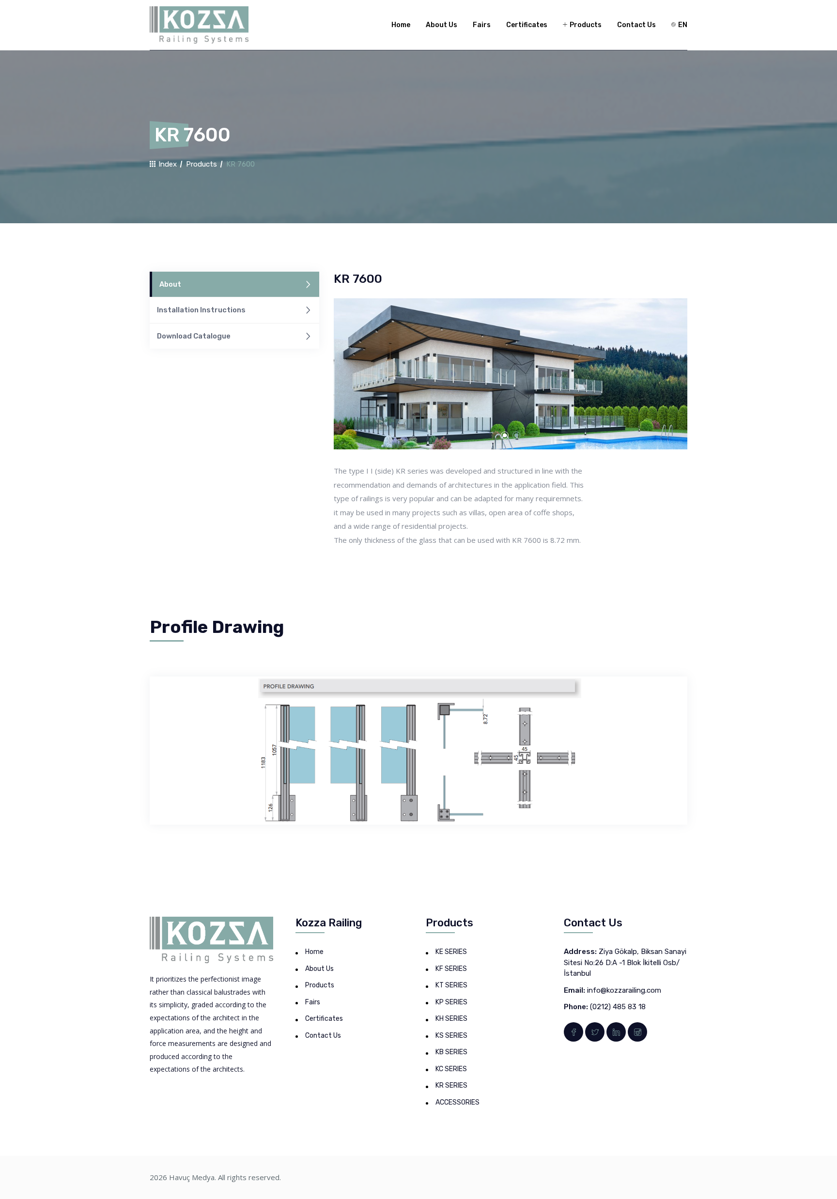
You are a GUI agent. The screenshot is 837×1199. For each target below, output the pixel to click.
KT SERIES (451, 985)
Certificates (526, 25)
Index (166, 164)
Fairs (482, 25)
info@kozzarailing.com (624, 990)
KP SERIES (451, 1002)
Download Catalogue (194, 336)
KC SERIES (451, 1069)
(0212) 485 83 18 (618, 1006)
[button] (505, 435)
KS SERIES (451, 1035)
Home (400, 25)
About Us (441, 25)
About (170, 284)
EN (682, 25)
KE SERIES (451, 952)
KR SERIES (451, 1085)
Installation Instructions (201, 310)
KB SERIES (451, 1052)
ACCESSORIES (457, 1102)
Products (585, 25)
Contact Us (636, 25)
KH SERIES (451, 1019)
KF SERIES (451, 969)
